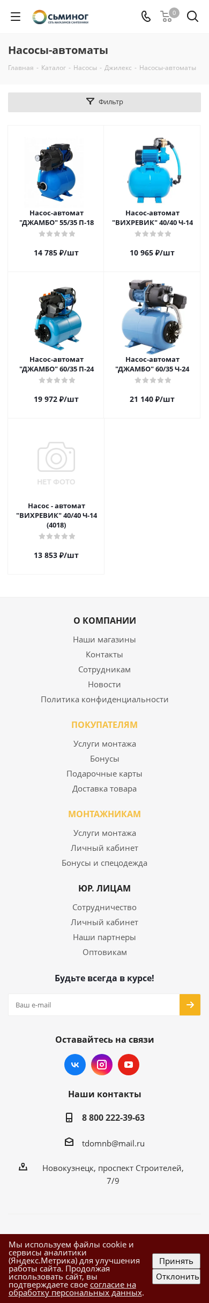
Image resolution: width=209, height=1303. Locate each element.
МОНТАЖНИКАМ (104, 814)
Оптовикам (105, 952)
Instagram (102, 1064)
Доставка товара (104, 788)
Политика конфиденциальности (105, 699)
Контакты (104, 654)
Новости (104, 684)
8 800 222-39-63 (113, 1117)
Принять (176, 1260)
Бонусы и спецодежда (104, 862)
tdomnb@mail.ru (113, 1143)
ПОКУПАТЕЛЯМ (104, 725)
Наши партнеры (104, 937)
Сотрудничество (104, 907)
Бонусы (105, 758)
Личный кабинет (104, 847)
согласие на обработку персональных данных (75, 1288)
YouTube (128, 1064)
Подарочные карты (104, 773)
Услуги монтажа (104, 743)
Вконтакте (75, 1064)
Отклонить (177, 1276)
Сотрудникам (104, 669)
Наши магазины (104, 639)
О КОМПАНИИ (104, 620)
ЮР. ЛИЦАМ (104, 888)
